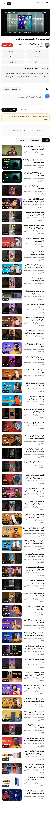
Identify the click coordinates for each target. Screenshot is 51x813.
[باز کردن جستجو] (3, 3)
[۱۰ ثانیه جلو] (15, 33)
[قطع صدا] (20, 33)
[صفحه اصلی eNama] (39, 3)
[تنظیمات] (42, 33)
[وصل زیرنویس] (38, 33)
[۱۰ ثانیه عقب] (10, 33)
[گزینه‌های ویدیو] (47, 148)
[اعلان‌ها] (14, 3)
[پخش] (5, 33)
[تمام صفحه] (46, 33)
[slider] (25, 28)
